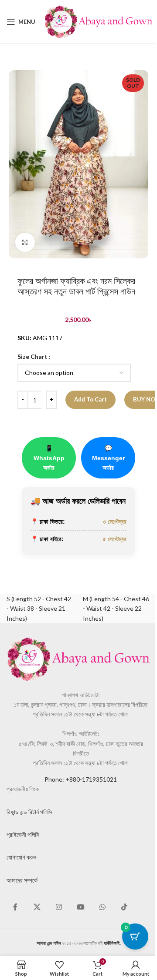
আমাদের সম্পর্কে (22, 880)
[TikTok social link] (124, 907)
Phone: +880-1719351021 (80, 779)
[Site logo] (98, 21)
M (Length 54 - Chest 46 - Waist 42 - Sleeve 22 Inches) (116, 608)
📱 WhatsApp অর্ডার (49, 458)
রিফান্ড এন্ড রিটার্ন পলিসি (29, 812)
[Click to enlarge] (25, 242)
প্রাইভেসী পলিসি (23, 834)
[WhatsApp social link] (102, 907)
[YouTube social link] (80, 907)
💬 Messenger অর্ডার (108, 458)
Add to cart (90, 399)
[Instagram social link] (59, 907)
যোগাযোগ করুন (21, 857)
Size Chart (32, 356)
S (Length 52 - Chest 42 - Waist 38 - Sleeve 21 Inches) (39, 608)
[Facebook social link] (15, 907)
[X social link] (37, 907)
